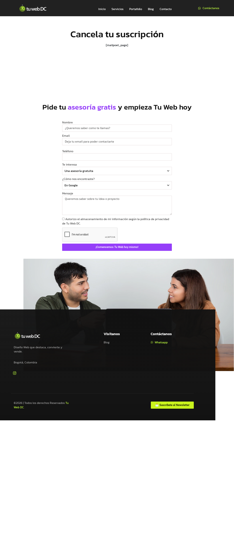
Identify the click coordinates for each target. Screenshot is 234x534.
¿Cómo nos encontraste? (78, 179)
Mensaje (67, 193)
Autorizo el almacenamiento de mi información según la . (115, 221)
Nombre (67, 122)
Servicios (117, 9)
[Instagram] (15, 373)
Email (66, 136)
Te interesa (69, 164)
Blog (151, 9)
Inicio (102, 9)
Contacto (166, 9)
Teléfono (67, 151)
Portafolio (135, 9)
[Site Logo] (33, 7)
